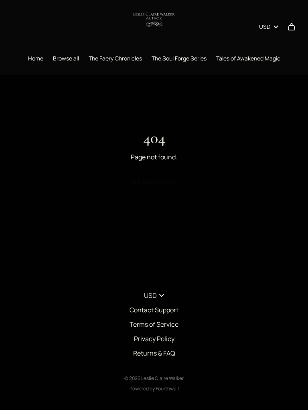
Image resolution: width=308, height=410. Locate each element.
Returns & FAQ (154, 353)
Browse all (66, 58)
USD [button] (264, 26)
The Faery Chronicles (115, 58)
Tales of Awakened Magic (248, 58)
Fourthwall (167, 388)
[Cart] (291, 26)
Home (35, 58)
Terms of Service (154, 324)
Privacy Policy (154, 338)
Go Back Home (154, 181)
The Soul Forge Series (179, 58)
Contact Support (154, 309)
